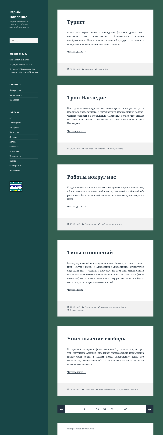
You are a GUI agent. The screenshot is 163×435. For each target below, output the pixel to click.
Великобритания (107, 389)
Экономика (15, 170)
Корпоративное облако (21, 64)
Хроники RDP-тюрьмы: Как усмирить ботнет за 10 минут (24, 70)
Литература (15, 90)
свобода (119, 148)
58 (98, 409)
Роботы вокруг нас (91, 177)
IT (10, 118)
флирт (124, 307)
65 (126, 409)
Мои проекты (16, 95)
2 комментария (77, 310)
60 (112, 409)
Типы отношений (90, 252)
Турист (76, 22)
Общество (14, 146)
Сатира (13, 161)
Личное (13, 137)
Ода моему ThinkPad (19, 59)
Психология (15, 156)
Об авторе (14, 99)
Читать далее (76, 51)
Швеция (134, 389)
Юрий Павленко (19, 14)
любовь (104, 307)
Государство (15, 122)
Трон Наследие (86, 97)
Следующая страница (149, 409)
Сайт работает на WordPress (80, 428)
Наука (13, 141)
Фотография (15, 165)
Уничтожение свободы (97, 338)
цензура (125, 389)
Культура (14, 132)
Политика (14, 151)
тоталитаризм (116, 224)
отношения (114, 307)
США (105, 69)
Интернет (14, 127)
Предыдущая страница (61, 409)
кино (100, 69)
